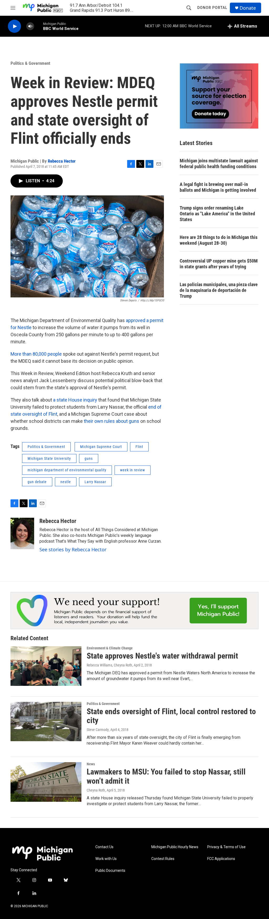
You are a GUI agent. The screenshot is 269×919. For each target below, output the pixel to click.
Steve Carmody (98, 730)
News (91, 764)
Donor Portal (212, 8)
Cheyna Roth (96, 790)
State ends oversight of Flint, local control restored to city (171, 716)
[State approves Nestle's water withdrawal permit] (46, 666)
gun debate (37, 482)
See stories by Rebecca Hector (72, 549)
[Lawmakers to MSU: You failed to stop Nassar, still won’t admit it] (46, 782)
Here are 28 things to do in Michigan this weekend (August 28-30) (218, 240)
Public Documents (110, 871)
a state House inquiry (75, 400)
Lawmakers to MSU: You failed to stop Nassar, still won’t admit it (166, 776)
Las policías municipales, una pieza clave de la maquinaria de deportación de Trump (219, 290)
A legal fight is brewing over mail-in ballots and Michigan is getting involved (218, 187)
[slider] (38, 26)
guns (89, 458)
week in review (132, 470)
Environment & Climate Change (110, 648)
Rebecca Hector (62, 161)
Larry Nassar (95, 482)
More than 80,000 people (36, 354)
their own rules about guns (112, 421)
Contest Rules (162, 859)
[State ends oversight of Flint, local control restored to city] (46, 721)
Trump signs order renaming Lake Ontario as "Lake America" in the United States (217, 213)
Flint (139, 447)
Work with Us (106, 859)
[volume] (30, 26)
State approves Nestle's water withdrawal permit (162, 655)
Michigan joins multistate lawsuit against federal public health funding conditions (219, 163)
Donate (248, 8)
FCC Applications (221, 859)
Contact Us (104, 847)
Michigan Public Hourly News (174, 847)
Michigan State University (49, 458)
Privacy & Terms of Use (226, 847)
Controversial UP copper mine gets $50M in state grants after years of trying (219, 263)
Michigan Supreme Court (101, 447)
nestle (65, 482)
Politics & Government (30, 63)
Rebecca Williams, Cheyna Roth (109, 665)
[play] (14, 26)
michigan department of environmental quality (67, 470)
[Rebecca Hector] (22, 533)
